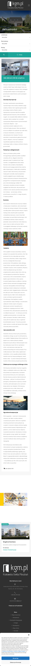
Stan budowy (4, 41)
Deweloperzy (16, 625)
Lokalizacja (4, 35)
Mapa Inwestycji (16, 615)
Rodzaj (3, 47)
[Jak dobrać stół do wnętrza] (15, 67)
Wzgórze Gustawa (9, 542)
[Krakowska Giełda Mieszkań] (15, 8)
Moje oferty (16, 628)
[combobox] (15, 38)
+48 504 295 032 (15, 595)
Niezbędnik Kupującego (16, 620)
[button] (28, 634)
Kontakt (16, 630)
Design (16, 622)
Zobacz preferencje (15, 662)
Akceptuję (15, 658)
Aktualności (16, 617)
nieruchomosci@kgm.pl (15, 601)
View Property (15, 536)
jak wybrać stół (9, 468)
